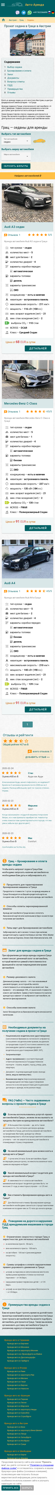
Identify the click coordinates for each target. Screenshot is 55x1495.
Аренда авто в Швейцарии (17, 1451)
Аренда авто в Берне (16, 1455)
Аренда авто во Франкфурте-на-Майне (24, 1354)
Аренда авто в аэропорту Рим (20, 1375)
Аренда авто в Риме (16, 1371)
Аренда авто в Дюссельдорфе (21, 1357)
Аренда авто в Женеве (17, 1458)
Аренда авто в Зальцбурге (19, 1437)
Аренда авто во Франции (17, 1395)
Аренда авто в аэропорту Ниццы (22, 1409)
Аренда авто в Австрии (16, 1423)
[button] (16, 141)
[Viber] (17, 12)
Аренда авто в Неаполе (18, 1388)
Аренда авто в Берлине (17, 1343)
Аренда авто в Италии (15, 1368)
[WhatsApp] (29, 12)
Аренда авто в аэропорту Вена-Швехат (24, 1430)
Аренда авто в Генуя (16, 1382)
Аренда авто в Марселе (18, 1406)
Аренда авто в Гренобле (18, 1413)
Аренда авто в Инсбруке (18, 1441)
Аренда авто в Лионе (16, 1402)
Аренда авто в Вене (16, 1427)
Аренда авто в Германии (16, 1340)
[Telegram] (23, 12)
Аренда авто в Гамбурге (18, 1361)
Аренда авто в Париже (17, 1399)
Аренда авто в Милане (17, 1378)
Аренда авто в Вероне (17, 1385)
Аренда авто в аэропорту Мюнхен (22, 1350)
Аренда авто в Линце (16, 1434)
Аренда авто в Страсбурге (19, 1416)
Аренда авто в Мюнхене (18, 1347)
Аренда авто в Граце (16, 1444)
